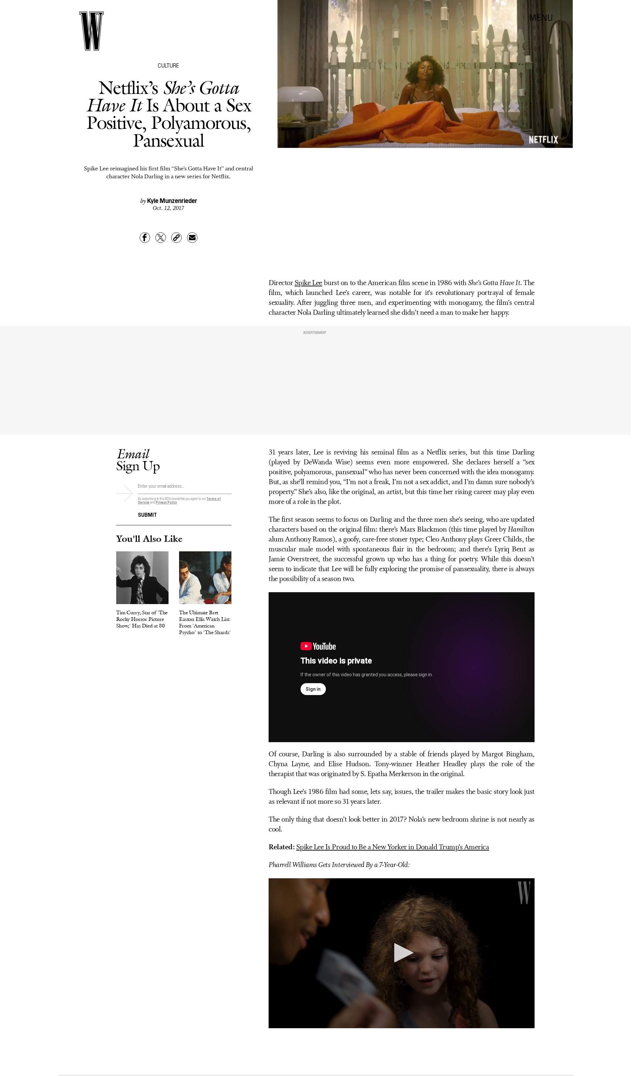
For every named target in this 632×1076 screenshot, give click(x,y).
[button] (401, 952)
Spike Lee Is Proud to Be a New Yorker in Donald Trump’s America (392, 847)
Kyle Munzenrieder (172, 200)
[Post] (160, 237)
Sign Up (138, 460)
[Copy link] (176, 237)
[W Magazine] (91, 31)
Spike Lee (308, 283)
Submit (147, 514)
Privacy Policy (166, 502)
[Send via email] (192, 237)
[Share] (145, 237)
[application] (402, 953)
